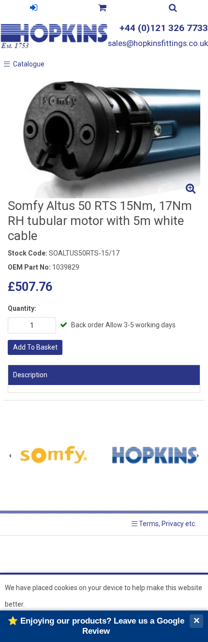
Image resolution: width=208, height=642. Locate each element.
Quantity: (22, 308)
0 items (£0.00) (102, 9)
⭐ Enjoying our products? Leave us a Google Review (96, 625)
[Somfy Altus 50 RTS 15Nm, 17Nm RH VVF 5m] (104, 139)
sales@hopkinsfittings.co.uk (158, 43)
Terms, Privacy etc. (166, 524)
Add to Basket (35, 347)
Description (30, 375)
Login (33, 9)
